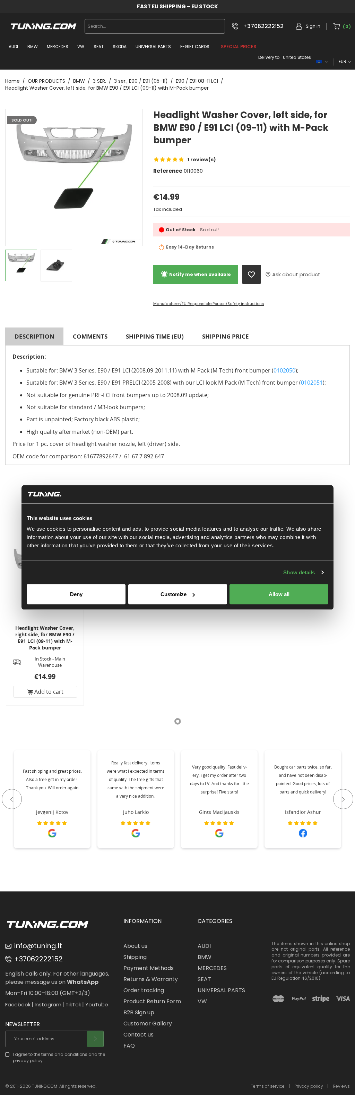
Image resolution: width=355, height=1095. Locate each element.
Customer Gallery (147, 1023)
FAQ (129, 1046)
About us (135, 946)
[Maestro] (278, 999)
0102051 (312, 382)
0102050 (284, 370)
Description (34, 336)
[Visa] (343, 999)
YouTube (96, 1004)
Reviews (341, 1086)
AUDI (13, 47)
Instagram (48, 1004)
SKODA (120, 47)
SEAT (99, 47)
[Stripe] (320, 999)
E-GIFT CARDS (194, 47)
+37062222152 (263, 26)
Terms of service (268, 1086)
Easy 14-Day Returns (190, 247)
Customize (174, 594)
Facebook (18, 1004)
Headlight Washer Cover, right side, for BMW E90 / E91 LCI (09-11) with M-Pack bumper (45, 638)
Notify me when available (196, 274)
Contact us (138, 1035)
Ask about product (292, 274)
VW (80, 47)
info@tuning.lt (38, 946)
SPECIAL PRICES (238, 46)
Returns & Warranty (150, 979)
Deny (76, 594)
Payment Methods (148, 968)
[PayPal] (299, 999)
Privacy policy (308, 1086)
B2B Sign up (138, 1012)
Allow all (279, 594)
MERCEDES (57, 47)
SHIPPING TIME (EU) (155, 336)
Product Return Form (152, 1001)
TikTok (73, 1004)
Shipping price (225, 336)
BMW (32, 47)
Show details (299, 572)
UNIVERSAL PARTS (153, 47)
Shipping (135, 957)
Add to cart (48, 691)
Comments (90, 336)
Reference (167, 170)
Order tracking (143, 990)
